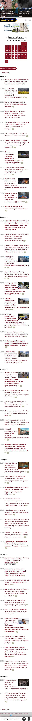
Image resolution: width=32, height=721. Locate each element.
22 (22, 54)
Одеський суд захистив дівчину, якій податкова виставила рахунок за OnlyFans (17, 582)
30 (25, 57)
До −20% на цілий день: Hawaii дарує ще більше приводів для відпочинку (15, 603)
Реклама (16, 32)
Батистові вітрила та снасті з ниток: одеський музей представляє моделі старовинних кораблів (14, 467)
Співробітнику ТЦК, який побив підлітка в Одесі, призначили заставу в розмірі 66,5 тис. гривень (16, 479)
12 (13, 50)
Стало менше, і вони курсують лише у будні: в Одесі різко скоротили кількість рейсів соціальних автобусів (17, 126)
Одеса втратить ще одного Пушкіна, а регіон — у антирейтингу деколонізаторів (17, 560)
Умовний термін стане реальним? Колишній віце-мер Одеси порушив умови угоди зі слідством (16, 491)
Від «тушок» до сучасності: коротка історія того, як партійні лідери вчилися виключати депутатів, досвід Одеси (16, 572)
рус (26, 20)
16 (25, 50)
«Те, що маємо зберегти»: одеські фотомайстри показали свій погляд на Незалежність (13, 93)
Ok (24, 719)
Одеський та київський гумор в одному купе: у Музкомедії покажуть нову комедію (17, 274)
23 (25, 54)
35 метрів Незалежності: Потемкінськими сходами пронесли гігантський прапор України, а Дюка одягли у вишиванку (17, 320)
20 (16, 54)
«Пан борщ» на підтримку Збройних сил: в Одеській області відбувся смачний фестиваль (17, 82)
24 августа (3, 76)
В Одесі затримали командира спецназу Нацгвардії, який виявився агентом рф (17, 512)
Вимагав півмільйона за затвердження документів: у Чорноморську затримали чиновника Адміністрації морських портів (17, 502)
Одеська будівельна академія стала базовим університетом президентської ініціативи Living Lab (17, 394)
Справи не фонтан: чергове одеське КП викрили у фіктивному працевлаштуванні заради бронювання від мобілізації (17, 237)
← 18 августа (4, 73)
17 (7, 54)
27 (16, 57)
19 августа (3, 676)
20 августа (3, 554)
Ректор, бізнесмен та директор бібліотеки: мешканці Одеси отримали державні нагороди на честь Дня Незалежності (15, 114)
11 (10, 50)
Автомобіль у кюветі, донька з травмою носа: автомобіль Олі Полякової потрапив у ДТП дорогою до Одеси (16, 640)
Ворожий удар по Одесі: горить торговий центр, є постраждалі (13, 197)
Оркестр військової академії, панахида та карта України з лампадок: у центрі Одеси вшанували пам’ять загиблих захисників (14, 379)
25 (10, 57)
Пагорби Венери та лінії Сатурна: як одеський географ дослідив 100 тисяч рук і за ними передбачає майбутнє (8, 13)
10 (7, 50)
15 (22, 50)
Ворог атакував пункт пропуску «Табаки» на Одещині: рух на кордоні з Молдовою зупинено (16, 544)
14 (19, 50)
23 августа (3, 217)
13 (16, 50)
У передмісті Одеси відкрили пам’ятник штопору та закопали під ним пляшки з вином (16, 334)
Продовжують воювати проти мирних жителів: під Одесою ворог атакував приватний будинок (17, 261)
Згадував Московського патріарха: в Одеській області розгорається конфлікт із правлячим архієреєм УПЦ (17, 592)
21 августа (3, 459)
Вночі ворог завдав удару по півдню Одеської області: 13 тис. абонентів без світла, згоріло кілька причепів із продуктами (16, 652)
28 (19, 57)
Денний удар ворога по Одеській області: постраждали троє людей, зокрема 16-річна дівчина (16, 404)
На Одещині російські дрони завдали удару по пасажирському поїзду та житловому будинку (16, 343)
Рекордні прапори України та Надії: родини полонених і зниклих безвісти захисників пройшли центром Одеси (15, 288)
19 (13, 54)
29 (22, 57)
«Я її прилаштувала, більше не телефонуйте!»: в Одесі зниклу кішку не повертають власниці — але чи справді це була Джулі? (16, 697)
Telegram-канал (17, 716)
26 (13, 57)
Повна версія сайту (5, 713)
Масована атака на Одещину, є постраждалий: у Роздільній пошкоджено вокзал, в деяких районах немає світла (16, 448)
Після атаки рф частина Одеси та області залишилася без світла (16, 135)
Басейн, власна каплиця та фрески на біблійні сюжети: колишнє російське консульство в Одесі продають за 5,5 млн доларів (16, 357)
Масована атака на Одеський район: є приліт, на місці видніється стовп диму (17, 413)
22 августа (3, 369)
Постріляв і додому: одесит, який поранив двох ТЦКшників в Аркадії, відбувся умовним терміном (16, 535)
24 (7, 57)
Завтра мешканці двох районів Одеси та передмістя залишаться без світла (16, 104)
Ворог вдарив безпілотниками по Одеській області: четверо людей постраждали (16, 612)
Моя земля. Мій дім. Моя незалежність (16, 208)
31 (7, 61)
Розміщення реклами (16, 713)
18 (10, 54)
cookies (18, 719)
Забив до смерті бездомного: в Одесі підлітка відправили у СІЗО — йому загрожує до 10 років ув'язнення (17, 171)
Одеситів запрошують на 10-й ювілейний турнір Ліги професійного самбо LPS (17, 422)
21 (19, 54)
